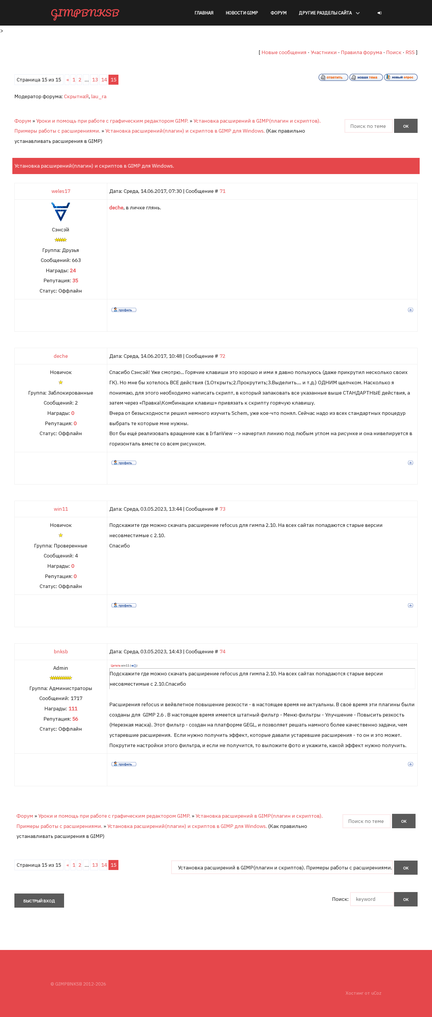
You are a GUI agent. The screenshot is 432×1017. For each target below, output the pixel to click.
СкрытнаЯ (76, 96)
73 (222, 508)
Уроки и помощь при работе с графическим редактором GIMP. (112, 120)
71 (222, 191)
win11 (61, 508)
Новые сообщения (284, 52)
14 (104, 79)
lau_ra (98, 96)
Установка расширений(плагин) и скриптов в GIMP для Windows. (185, 130)
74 (222, 651)
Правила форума (361, 52)
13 (95, 79)
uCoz (376, 993)
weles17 (60, 191)
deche (61, 356)
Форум (22, 120)
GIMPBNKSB (85, 13)
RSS (410, 52)
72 (222, 356)
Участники (324, 52)
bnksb (61, 651)
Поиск (393, 52)
